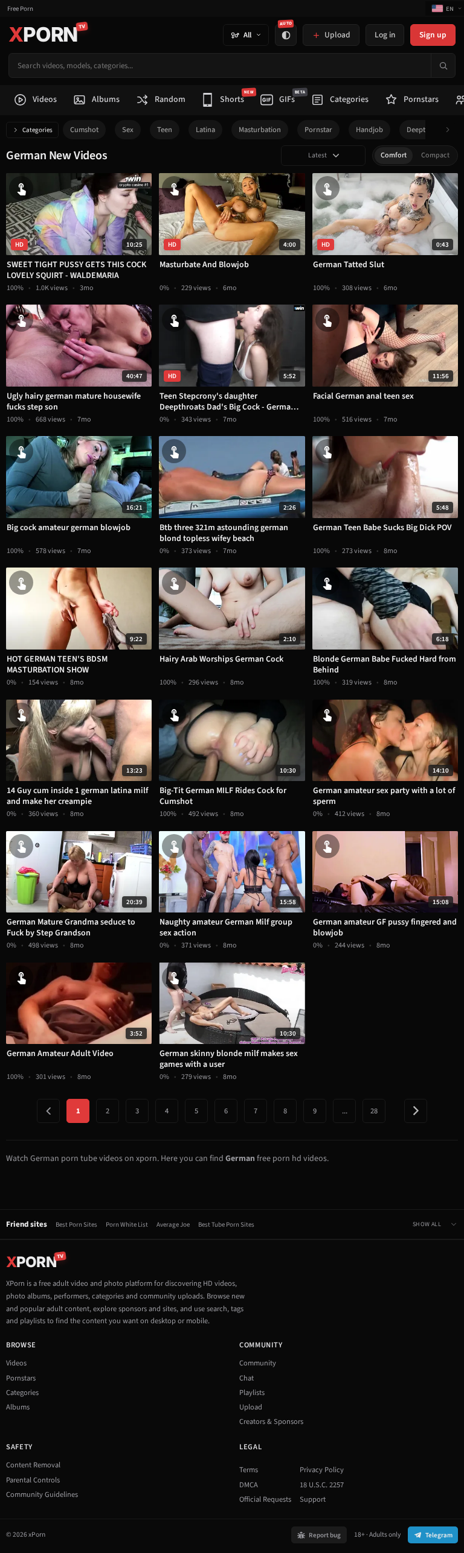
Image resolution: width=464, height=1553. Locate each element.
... (344, 1110)
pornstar (318, 129)
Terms (248, 1469)
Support (313, 1499)
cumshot (84, 129)
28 (374, 1110)
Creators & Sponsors (271, 1421)
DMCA (248, 1484)
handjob (369, 129)
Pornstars (21, 1378)
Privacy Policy (322, 1469)
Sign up (432, 34)
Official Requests (265, 1499)
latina (205, 129)
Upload (250, 1407)
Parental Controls (33, 1480)
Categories (37, 129)
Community (257, 1363)
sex (128, 129)
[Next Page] (415, 1111)
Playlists (252, 1392)
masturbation (260, 129)
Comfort (394, 155)
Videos (16, 1363)
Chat (246, 1378)
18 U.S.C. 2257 (322, 1484)
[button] (451, 130)
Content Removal (33, 1465)
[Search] (443, 65)
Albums (18, 1407)
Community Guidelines (42, 1494)
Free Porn (20, 8)
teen (164, 129)
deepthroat (425, 129)
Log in (385, 34)
